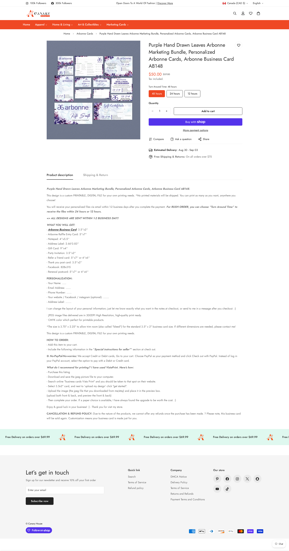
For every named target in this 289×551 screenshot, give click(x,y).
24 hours (175, 93)
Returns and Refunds (182, 494)
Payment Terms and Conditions (188, 499)
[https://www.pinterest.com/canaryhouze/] (217, 479)
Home (67, 33)
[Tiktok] (227, 489)
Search (132, 477)
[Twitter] (247, 479)
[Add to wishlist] (238, 45)
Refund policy (135, 488)
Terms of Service (137, 482)
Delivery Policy (179, 482)
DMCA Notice (179, 477)
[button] (258, 13)
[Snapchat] (257, 479)
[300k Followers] (227, 479)
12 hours (192, 93)
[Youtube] (217, 489)
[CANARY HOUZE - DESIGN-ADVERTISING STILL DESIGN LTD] (38, 13)
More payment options (195, 130)
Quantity (154, 103)
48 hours (157, 93)
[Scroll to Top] (282, 533)
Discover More (165, 3)
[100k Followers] (237, 479)
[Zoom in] (133, 48)
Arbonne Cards (85, 33)
